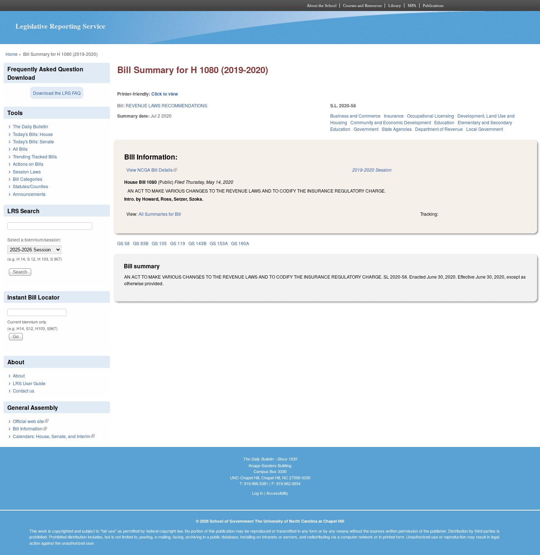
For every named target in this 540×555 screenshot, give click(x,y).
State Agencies (397, 129)
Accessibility (277, 493)
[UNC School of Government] (173, 5)
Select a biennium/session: (34, 239)
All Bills (20, 149)
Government (366, 129)
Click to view (164, 93)
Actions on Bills (28, 164)
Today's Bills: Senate (33, 141)
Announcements (29, 194)
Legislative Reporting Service (60, 26)
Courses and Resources (362, 5)
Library (394, 5)
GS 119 (177, 243)
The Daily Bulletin (30, 126)
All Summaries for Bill (159, 214)
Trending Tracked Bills (35, 156)
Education (444, 122)
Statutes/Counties (30, 186)
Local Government (484, 129)
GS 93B (140, 243)
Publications (433, 5)
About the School (321, 5)
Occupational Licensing (430, 115)
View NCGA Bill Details (151, 169)
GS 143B (197, 243)
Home (12, 54)
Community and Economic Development (390, 122)
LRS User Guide (29, 383)
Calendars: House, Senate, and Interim (54, 436)
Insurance (394, 115)
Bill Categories (27, 179)
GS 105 (159, 243)
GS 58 (123, 243)
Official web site (30, 421)
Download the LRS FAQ (56, 93)
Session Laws (27, 171)
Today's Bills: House (33, 134)
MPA (412, 5)
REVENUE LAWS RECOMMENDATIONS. (167, 105)
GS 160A (240, 243)
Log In (257, 493)
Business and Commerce (355, 115)
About (19, 375)
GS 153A (219, 243)
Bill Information (30, 428)
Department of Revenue (439, 129)
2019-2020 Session (372, 169)
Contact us (23, 390)
